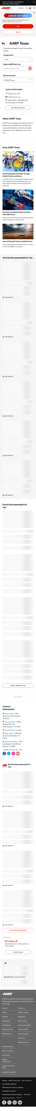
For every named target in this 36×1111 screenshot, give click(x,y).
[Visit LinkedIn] (20, 1102)
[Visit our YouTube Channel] (18, 753)
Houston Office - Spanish (13, 730)
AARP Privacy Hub (14, 1080)
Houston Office (10, 722)
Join (18, 26)
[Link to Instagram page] (13, 753)
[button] (34, 8)
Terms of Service (26, 1080)
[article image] (18, 171)
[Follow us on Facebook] (4, 753)
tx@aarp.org (16, 97)
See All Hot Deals (18, 952)
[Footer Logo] (18, 994)
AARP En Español (23, 1012)
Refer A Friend (22, 1021)
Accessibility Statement (9, 1084)
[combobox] (18, 68)
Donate (4, 1012)
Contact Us (21, 1008)
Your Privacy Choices (8, 1098)
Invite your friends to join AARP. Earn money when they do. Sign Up (13, 2)
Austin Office (9, 714)
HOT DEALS (10, 941)
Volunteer (5, 1016)
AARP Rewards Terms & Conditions (12, 1087)
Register (21, 8)
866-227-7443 (15, 93)
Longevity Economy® (8, 1072)
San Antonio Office (11, 741)
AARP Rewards (6, 1025)
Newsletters (21, 1016)
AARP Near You (7, 1033)
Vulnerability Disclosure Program (12, 1094)
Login (26, 8)
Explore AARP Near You (11, 64)
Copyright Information (9, 1091)
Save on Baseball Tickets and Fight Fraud (17, 241)
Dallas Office (9, 733)
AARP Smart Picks (7, 1029)
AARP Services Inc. (23, 1042)
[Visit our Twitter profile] (9, 753)
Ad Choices (27, 1094)
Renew (18, 32)
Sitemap (4, 1080)
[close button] (34, 12)
